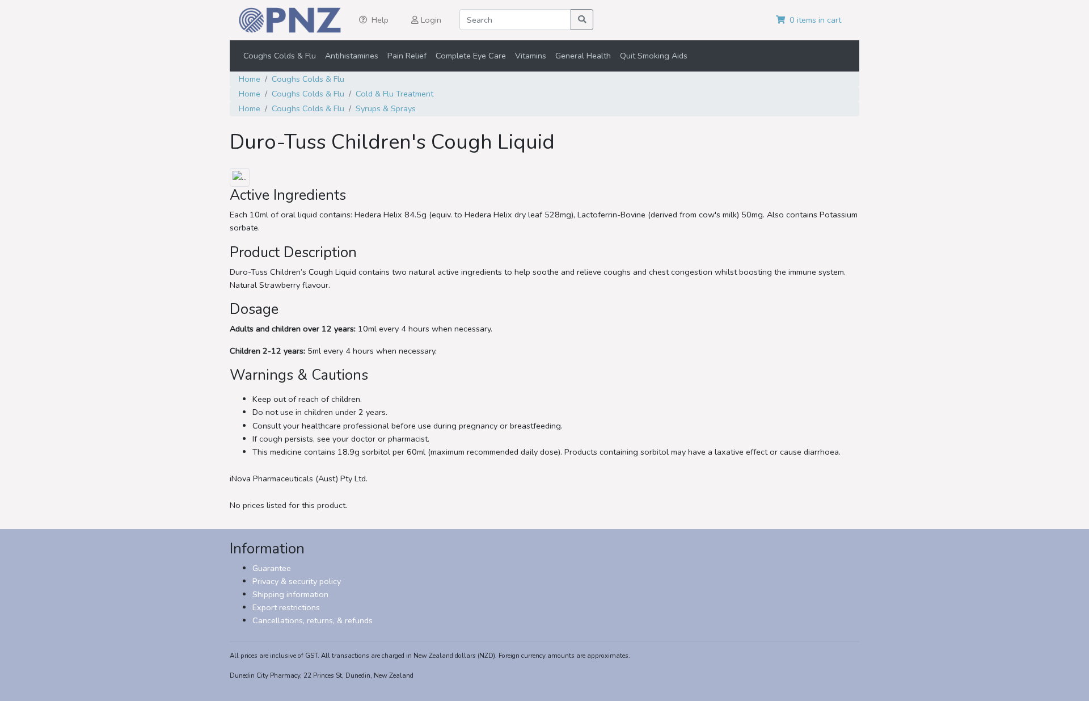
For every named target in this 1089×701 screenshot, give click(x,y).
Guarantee (271, 568)
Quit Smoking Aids (653, 55)
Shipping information (290, 594)
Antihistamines (351, 55)
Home (249, 79)
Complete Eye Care (471, 55)
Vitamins (530, 55)
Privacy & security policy (296, 581)
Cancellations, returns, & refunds (312, 620)
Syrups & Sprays (386, 108)
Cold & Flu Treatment (394, 93)
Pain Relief (407, 55)
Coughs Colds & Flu (279, 55)
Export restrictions (286, 607)
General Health (583, 55)
